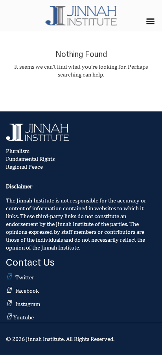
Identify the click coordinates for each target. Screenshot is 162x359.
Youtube (23, 317)
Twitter (24, 277)
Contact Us (30, 263)
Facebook (27, 290)
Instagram (27, 304)
